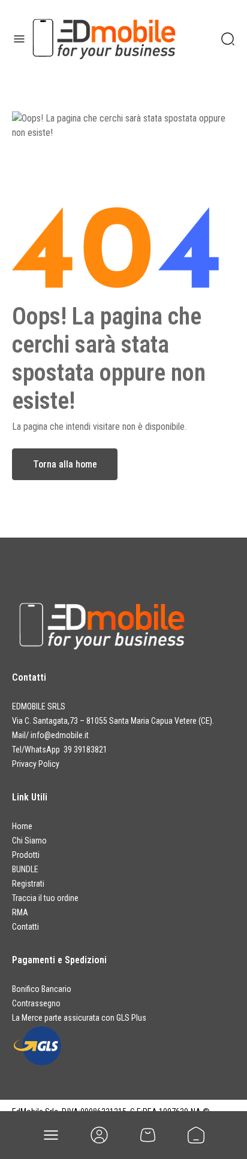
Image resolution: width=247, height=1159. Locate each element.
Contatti (25, 927)
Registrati (28, 883)
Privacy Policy (35, 764)
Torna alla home (65, 464)
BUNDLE (25, 869)
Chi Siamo (29, 840)
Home (22, 826)
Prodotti (26, 855)
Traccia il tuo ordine (45, 898)
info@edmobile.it (60, 735)
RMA (20, 912)
